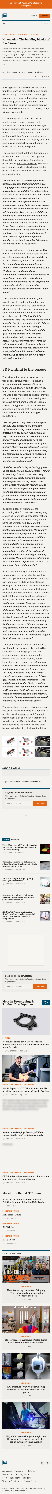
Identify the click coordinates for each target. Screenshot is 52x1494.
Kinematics (35, 160)
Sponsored (26, 1286)
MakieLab (24, 714)
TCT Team (8, 852)
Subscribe (40, 803)
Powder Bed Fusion (10, 1211)
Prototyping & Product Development (20, 34)
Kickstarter (41, 589)
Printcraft (39, 714)
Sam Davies (9, 869)
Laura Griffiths (11, 1051)
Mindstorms (13, 139)
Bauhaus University (27, 163)
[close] (49, 4)
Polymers (6, 1038)
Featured (15, 839)
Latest (6, 839)
